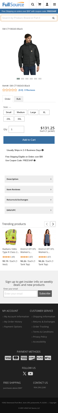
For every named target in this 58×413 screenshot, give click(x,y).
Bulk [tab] (19, 99)
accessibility (39, 341)
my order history (13, 321)
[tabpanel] (29, 134)
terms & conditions (43, 331)
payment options (13, 326)
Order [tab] (8, 99)
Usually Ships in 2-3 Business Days (24, 150)
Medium (21, 112)
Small (8, 112)
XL (44, 112)
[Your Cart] (40, 4)
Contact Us (40, 382)
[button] (18, 79)
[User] (47, 4)
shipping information (44, 316)
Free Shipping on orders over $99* (29, 11)
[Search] (53, 18)
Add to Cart (29, 139)
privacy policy (40, 336)
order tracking (41, 326)
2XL (9, 119)
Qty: (5, 129)
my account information (16, 316)
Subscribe (44, 293)
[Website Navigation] (54, 4)
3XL (19, 119)
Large (33, 112)
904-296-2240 (40, 387)
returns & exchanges (44, 321)
